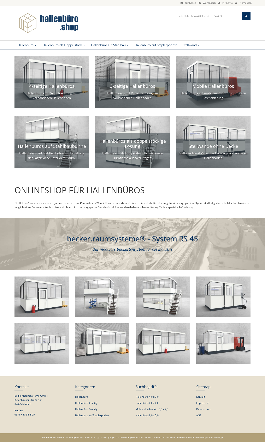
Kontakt (200, 397)
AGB (198, 415)
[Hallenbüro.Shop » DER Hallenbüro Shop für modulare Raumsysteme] (47, 22)
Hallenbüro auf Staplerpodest (156, 45)
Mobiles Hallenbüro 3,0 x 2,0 (152, 409)
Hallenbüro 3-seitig (86, 409)
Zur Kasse (190, 3)
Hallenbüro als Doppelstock (63, 45)
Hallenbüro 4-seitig (86, 403)
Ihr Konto (227, 3)
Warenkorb (209, 3)
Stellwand (190, 45)
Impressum (202, 403)
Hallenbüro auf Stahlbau (108, 45)
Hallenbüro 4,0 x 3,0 (147, 397)
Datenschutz (203, 409)
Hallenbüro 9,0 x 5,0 (147, 415)
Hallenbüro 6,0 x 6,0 (147, 403)
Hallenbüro (26, 45)
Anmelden (246, 3)
